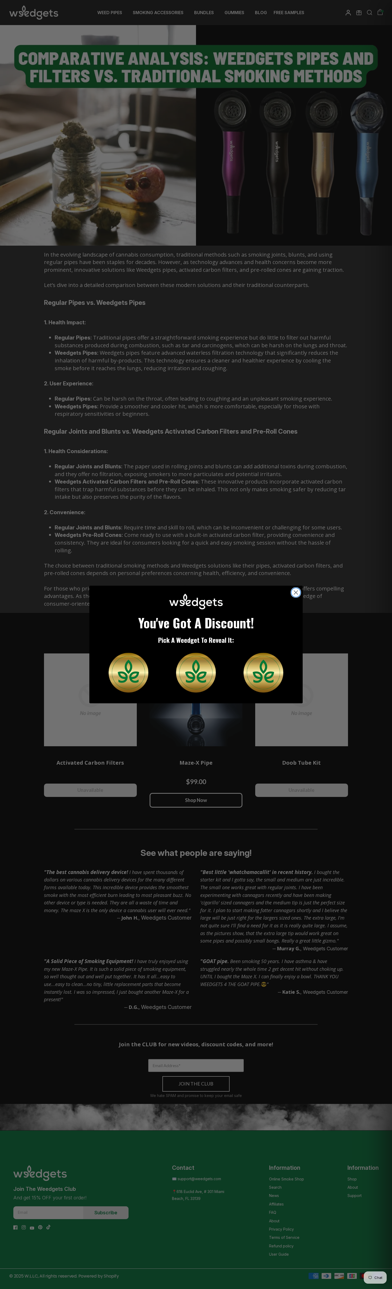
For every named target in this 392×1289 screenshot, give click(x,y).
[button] (129, 673)
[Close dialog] (296, 592)
